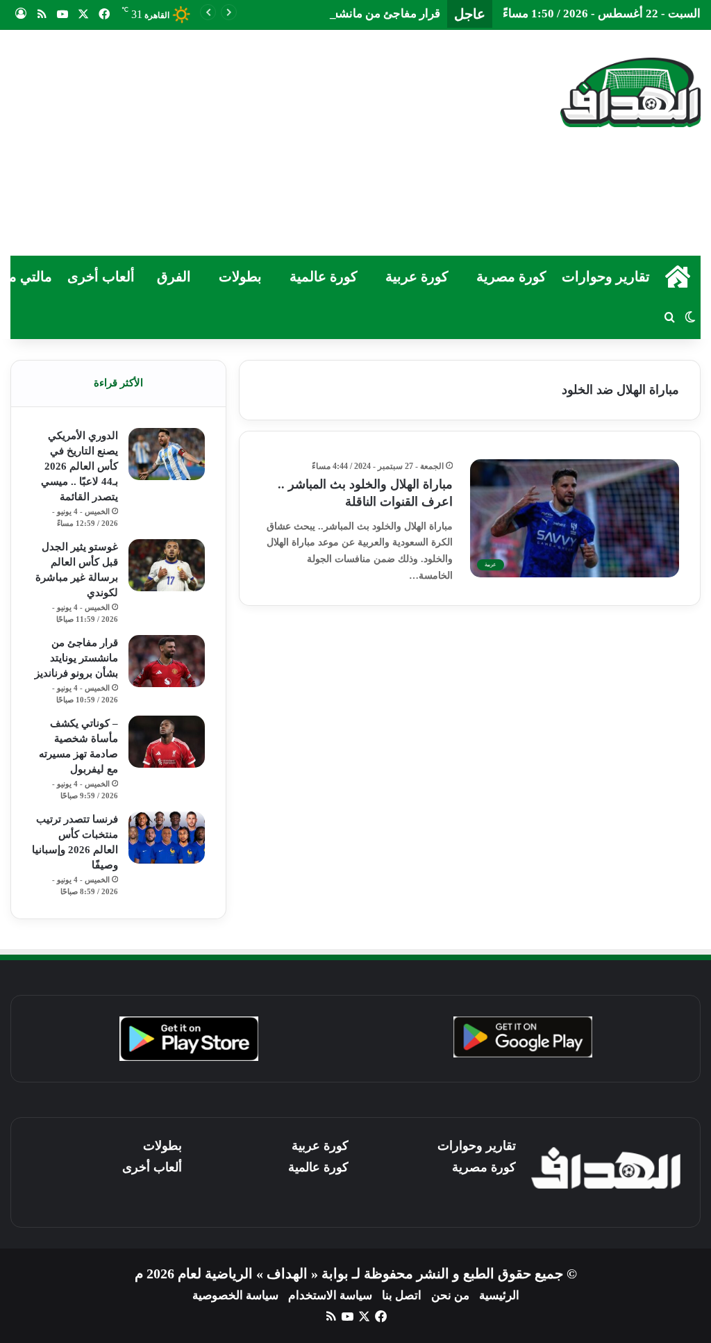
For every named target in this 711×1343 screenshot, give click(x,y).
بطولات (240, 276)
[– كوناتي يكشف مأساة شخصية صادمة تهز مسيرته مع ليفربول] (166, 742)
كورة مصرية (511, 276)
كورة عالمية (324, 276)
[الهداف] (630, 92)
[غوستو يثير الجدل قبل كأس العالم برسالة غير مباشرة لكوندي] (166, 565)
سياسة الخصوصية (235, 1295)
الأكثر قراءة (118, 382)
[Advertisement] (232, 141)
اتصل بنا (401, 1295)
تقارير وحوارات (606, 276)
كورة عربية (417, 276)
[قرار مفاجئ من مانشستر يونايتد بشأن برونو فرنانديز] (166, 661)
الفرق (174, 276)
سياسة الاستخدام (330, 1295)
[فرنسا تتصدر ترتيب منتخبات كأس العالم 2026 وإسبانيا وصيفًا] (166, 837)
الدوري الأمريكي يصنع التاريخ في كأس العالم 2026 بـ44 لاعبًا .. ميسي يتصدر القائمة (79, 466)
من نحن (450, 1295)
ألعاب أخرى (101, 276)
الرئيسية (499, 1295)
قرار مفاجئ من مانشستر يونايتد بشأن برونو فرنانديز (314, 13)
